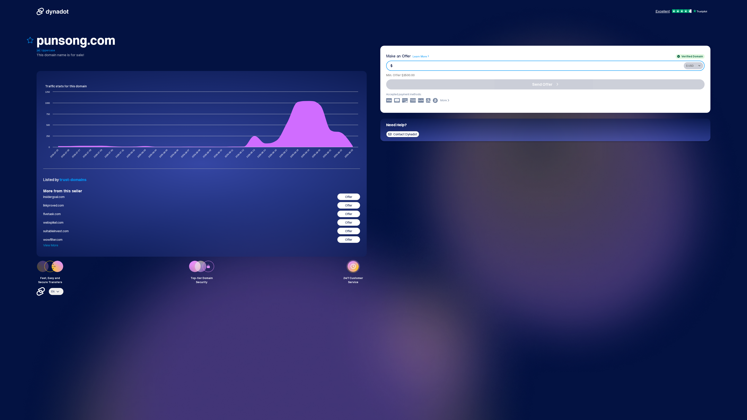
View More (50, 245)
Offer (348, 196)
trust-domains (73, 179)
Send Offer (542, 84)
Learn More (420, 56)
